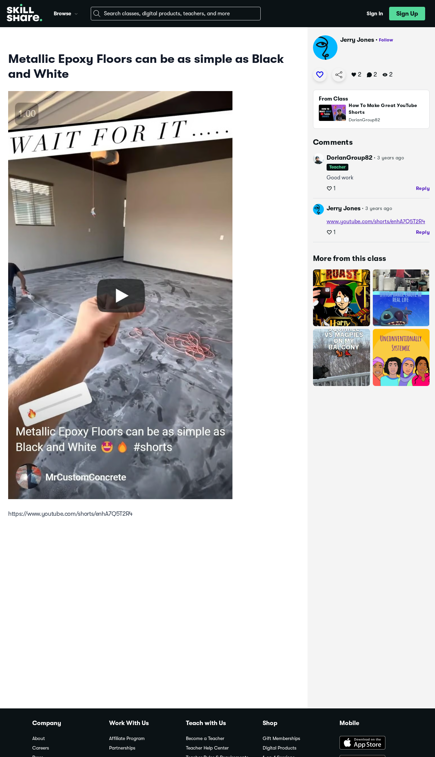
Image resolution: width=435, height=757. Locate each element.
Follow (386, 39)
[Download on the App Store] (371, 743)
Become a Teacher (205, 738)
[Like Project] (320, 75)
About (38, 738)
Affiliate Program (127, 738)
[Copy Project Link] (339, 75)
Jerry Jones (357, 39)
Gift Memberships (281, 738)
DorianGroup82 (349, 157)
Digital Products (279, 748)
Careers (40, 748)
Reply (423, 188)
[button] (76, 13)
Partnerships (122, 748)
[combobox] (176, 13)
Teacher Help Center (207, 748)
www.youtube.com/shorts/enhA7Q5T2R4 (376, 221)
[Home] (24, 13)
